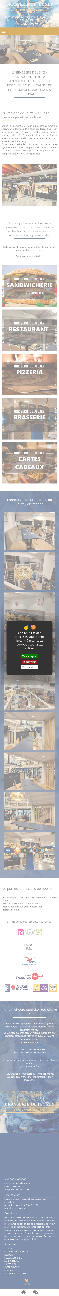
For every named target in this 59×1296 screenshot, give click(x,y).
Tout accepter (29, 656)
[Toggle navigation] (4, 31)
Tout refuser (29, 661)
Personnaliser (29, 666)
